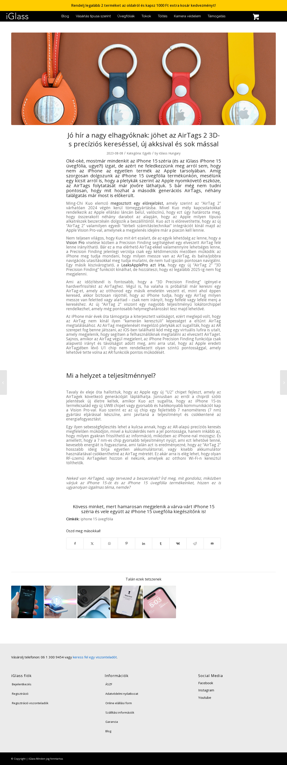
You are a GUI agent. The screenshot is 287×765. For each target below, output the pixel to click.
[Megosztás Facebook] (74, 543)
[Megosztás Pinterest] (126, 543)
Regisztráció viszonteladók (30, 703)
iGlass (192, 161)
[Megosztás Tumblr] (160, 543)
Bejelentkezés (21, 684)
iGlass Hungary (169, 153)
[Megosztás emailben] (212, 543)
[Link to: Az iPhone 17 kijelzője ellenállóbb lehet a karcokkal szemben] (160, 602)
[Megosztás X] (92, 543)
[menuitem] (65, 16)
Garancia (111, 722)
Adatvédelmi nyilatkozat (121, 694)
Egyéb (146, 153)
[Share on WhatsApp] (109, 543)
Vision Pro (75, 242)
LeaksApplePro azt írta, (143, 265)
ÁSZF (108, 684)
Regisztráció (20, 694)
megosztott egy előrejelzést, (137, 203)
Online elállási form (118, 703)
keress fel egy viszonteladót (95, 657)
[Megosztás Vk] (178, 543)
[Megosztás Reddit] (195, 543)
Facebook (205, 683)
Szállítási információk (119, 712)
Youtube (204, 697)
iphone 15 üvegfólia (96, 519)
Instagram (206, 690)
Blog (108, 731)
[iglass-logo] (17, 16)
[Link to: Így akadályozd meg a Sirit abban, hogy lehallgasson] (27, 602)
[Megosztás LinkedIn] (143, 543)
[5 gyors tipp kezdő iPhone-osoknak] (283, 382)
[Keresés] (247, 17)
